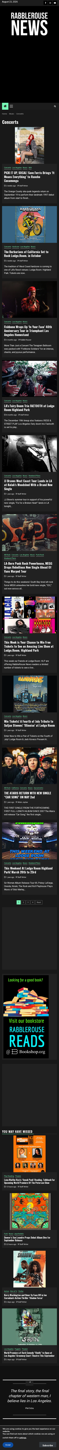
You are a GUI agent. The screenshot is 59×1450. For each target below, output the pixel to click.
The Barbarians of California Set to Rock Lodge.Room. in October (26, 253)
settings (22, 1437)
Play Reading (9, 1176)
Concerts (7, 168)
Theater (18, 1176)
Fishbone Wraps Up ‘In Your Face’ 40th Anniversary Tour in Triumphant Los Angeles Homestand (28, 331)
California (15, 788)
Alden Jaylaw (23, 802)
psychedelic (19, 1234)
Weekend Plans (34, 476)
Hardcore (15, 247)
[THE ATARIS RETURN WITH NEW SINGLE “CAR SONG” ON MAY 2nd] (29, 765)
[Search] (55, 106)
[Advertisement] (29, 69)
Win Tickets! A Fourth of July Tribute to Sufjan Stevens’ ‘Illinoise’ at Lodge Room (29, 723)
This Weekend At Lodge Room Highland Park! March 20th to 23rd (28, 870)
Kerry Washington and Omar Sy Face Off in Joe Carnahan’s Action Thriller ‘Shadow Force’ (25, 1296)
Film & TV (13, 1291)
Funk (6, 1234)
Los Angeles (17, 168)
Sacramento (38, 788)
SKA (30, 168)
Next (39, 902)
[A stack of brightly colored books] (26, 1016)
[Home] (5, 106)
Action (6, 1291)
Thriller (20, 1291)
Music (25, 168)
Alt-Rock (7, 555)
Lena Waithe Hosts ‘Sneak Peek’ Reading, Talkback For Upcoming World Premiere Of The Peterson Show (29, 1181)
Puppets (18, 1349)
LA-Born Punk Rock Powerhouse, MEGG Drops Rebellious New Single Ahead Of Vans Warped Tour (28, 567)
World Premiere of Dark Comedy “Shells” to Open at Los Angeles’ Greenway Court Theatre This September (29, 1354)
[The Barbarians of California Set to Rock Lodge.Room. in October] (29, 224)
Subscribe (48, 1445)
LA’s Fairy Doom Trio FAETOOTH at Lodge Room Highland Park (29, 408)
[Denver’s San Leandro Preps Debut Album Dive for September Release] (29, 1211)
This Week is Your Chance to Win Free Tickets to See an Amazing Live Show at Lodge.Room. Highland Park (29, 646)
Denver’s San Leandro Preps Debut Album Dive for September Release (27, 1239)
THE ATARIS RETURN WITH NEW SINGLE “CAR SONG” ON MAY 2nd (27, 795)
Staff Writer (23, 186)
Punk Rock (40, 555)
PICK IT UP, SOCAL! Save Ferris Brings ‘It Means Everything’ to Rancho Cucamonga (29, 176)
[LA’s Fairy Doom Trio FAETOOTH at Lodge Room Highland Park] (29, 378)
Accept (8, 1445)
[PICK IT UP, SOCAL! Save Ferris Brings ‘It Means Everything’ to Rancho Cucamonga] (29, 145)
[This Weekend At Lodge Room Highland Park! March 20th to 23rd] (29, 840)
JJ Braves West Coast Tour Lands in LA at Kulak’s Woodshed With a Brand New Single (28, 485)
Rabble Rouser (25, 340)
